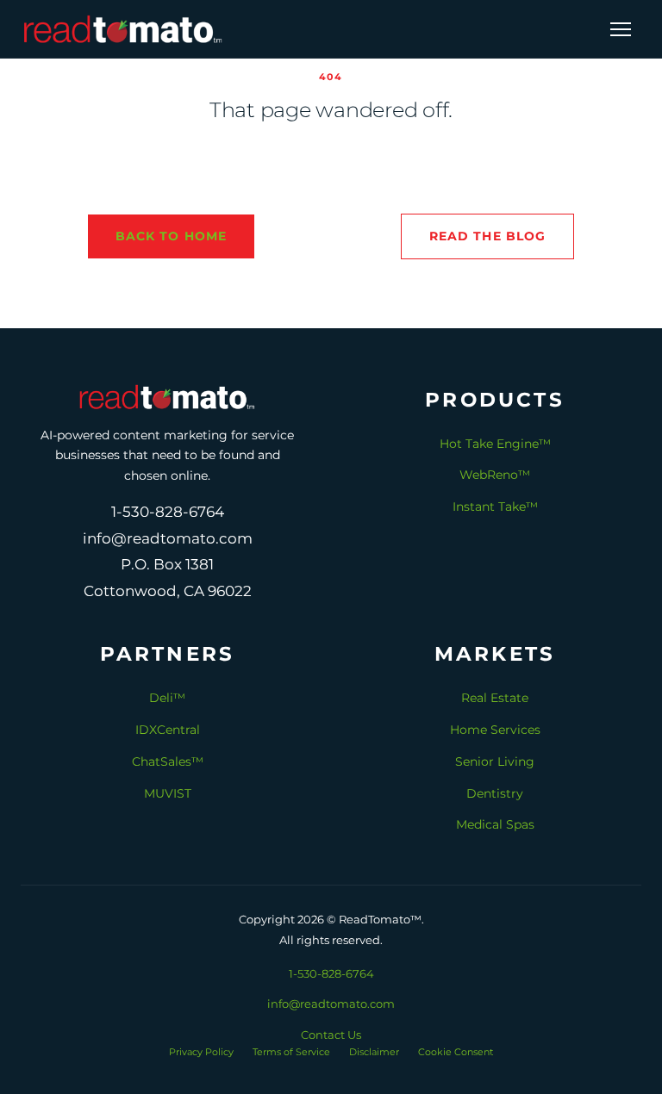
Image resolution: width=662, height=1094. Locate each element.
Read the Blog (487, 236)
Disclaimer (374, 1052)
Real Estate (494, 698)
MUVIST (167, 793)
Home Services (495, 729)
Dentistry (494, 793)
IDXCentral (167, 729)
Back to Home (171, 236)
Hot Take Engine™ (495, 443)
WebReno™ (494, 474)
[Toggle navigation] (620, 29)
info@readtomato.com (331, 1003)
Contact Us (331, 1034)
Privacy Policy (201, 1052)
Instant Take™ (495, 506)
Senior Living (494, 761)
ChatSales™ (167, 761)
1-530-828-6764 (331, 973)
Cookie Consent (455, 1052)
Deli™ (167, 698)
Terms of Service (291, 1052)
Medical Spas (495, 824)
